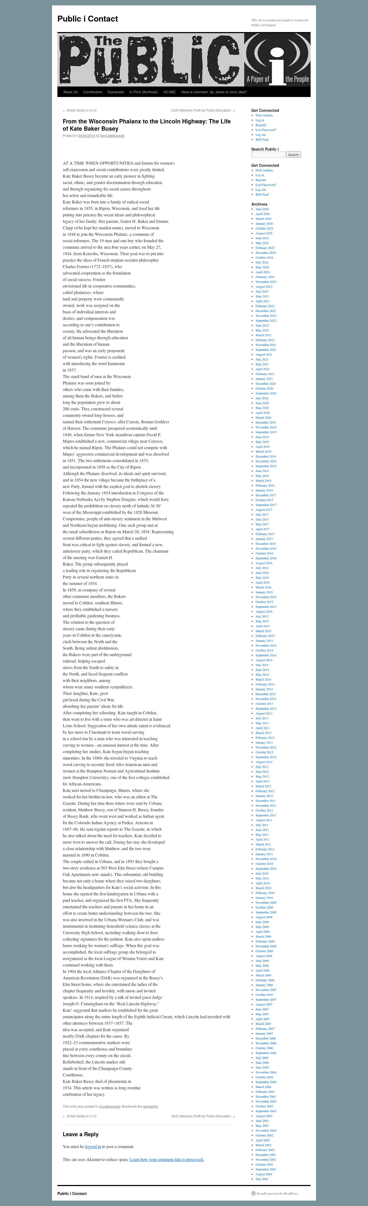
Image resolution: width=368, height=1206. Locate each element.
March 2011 (263, 844)
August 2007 (264, 1004)
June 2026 (262, 209)
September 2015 (266, 606)
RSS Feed (262, 139)
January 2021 (264, 378)
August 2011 (264, 820)
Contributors (92, 91)
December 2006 (266, 1038)
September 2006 (266, 1053)
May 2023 (262, 296)
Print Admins (264, 115)
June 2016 (262, 572)
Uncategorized (109, 1106)
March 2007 (263, 1023)
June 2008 (262, 960)
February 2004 (265, 1091)
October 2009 (264, 907)
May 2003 (262, 1125)
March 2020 (263, 417)
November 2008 (266, 946)
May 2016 (262, 577)
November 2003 (266, 1101)
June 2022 (262, 325)
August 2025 (264, 233)
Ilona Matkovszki (112, 135)
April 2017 (263, 529)
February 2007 (265, 1028)
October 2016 (264, 553)
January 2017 (264, 538)
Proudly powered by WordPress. (277, 1193)
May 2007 (262, 1014)
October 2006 (264, 1048)
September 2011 (266, 815)
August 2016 (264, 563)
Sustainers (115, 91)
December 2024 (266, 252)
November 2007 (266, 989)
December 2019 (266, 422)
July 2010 (262, 873)
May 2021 (262, 364)
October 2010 (264, 863)
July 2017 (262, 514)
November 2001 (266, 1159)
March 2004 (263, 1086)
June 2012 (262, 771)
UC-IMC (169, 91)
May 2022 (262, 330)
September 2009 (266, 912)
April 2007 (263, 1019)
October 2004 (264, 1077)
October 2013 (264, 703)
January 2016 (264, 592)
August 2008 (264, 956)
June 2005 (262, 1067)
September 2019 (266, 432)
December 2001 (266, 1154)
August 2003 (264, 1116)
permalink (150, 1106)
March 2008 (263, 975)
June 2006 (262, 1062)
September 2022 (266, 320)
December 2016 (266, 543)
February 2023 (265, 306)
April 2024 (263, 272)
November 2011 (266, 805)
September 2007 (266, 999)
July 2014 (262, 665)
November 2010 (266, 859)
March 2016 (263, 587)
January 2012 (264, 795)
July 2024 (262, 262)
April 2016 (263, 582)
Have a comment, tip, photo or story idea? (214, 91)
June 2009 (262, 922)
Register (261, 125)
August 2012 (264, 762)
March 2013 (263, 732)
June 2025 (262, 238)
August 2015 (264, 611)
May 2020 (262, 408)
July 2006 (262, 1057)
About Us (70, 91)
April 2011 (263, 839)
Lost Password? (266, 129)
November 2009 (266, 902)
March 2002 (263, 1145)
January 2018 (264, 490)
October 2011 (264, 810)
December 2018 (266, 456)
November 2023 (266, 281)
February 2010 (265, 892)
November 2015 (266, 597)
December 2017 (266, 495)
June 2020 (262, 403)
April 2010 (263, 883)
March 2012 (263, 786)
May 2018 (262, 475)
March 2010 (263, 888)
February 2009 (265, 941)
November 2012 (266, 747)
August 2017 (264, 509)
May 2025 (262, 243)
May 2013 (262, 723)
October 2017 (264, 500)
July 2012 (262, 766)
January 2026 (264, 223)
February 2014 (265, 684)
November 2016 (266, 548)
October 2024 (264, 257)
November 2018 (266, 461)
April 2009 (263, 931)
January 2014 (264, 689)
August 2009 (264, 917)
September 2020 (266, 393)
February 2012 (265, 791)
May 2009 (262, 926)
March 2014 (263, 679)
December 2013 (266, 694)
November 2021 (266, 344)
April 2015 (263, 626)
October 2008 (264, 951)
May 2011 (262, 834)
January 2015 (264, 640)
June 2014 (262, 669)
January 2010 (264, 897)
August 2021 (264, 354)
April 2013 (263, 728)
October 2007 (264, 994)
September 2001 (266, 1169)
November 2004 (266, 1072)
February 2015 (265, 635)
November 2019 (266, 427)
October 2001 (264, 1164)
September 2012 (266, 757)
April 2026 (263, 214)
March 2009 (263, 936)
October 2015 (264, 601)
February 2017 (265, 534)
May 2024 (262, 267)
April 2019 (263, 446)
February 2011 (265, 849)
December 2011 (266, 800)
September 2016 (266, 558)
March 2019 (263, 451)
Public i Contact (87, 18)
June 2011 (262, 829)
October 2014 (264, 650)
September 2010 (266, 868)
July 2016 (262, 568)
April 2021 (263, 369)
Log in (260, 120)
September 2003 (266, 1111)
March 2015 (263, 631)
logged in (93, 1146)
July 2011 (262, 825)
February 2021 (265, 374)
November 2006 (266, 1043)
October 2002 (264, 1135)
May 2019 (262, 441)
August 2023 (264, 286)
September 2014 (266, 655)
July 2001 (262, 1179)
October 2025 (264, 228)
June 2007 (262, 1009)
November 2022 (266, 315)
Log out (261, 134)
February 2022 (265, 340)
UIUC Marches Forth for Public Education (203, 110)
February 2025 (265, 247)
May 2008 (262, 965)
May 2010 (262, 878)
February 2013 (265, 737)
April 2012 (263, 781)
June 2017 (262, 519)
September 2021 (266, 349)
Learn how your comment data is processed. (167, 1159)
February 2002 (265, 1150)
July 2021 (262, 359)
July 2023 (262, 291)
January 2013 (264, 742)
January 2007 (264, 1033)
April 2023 (263, 301)
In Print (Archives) (144, 91)
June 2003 (262, 1120)
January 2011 (264, 854)
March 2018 (263, 480)
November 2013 (266, 698)
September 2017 (266, 504)
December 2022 (266, 311)
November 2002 (266, 1130)
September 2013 (266, 708)
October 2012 (264, 752)
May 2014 (262, 674)
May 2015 (262, 621)
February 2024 (265, 277)
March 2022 (263, 335)
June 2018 (262, 471)
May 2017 (262, 524)
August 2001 (264, 1174)
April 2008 (263, 970)
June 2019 (262, 437)
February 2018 (265, 485)
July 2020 (262, 398)
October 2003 (264, 1106)
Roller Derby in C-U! (79, 110)
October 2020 (264, 388)
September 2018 (266, 466)
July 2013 (262, 718)
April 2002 (263, 1140)
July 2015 (262, 616)
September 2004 (266, 1082)
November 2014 (266, 645)
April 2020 (263, 412)
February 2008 (265, 980)
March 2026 (263, 218)
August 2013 (264, 713)
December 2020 (266, 383)
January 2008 (264, 985)
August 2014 (264, 660)
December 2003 (266, 1096)
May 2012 (262, 776)
